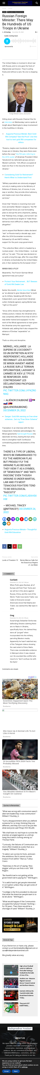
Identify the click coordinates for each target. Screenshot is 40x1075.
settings (24, 1067)
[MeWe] (4, 524)
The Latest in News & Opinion (15, 12)
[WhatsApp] (20, 546)
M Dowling (7, 32)
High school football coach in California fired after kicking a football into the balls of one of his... (27, 968)
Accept (6, 1071)
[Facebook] (4, 519)
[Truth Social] (13, 519)
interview (8, 122)
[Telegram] (26, 519)
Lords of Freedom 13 (10, 560)
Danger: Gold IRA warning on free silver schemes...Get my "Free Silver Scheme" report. (21, 419)
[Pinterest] (14, 546)
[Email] (30, 519)
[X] (9, 519)
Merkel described (24, 290)
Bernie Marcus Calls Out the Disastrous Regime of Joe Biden (29, 562)
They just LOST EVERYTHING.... (25, 1004)
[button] (37, 3)
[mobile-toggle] (3, 3)
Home (4, 8)
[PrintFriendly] (35, 519)
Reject (16, 1071)
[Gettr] (22, 519)
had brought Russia (24, 434)
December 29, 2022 (14, 410)
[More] (9, 524)
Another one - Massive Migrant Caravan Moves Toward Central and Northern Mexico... (27, 980)
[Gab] (17, 519)
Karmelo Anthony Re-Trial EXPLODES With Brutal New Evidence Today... (27, 993)
